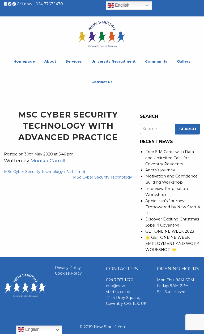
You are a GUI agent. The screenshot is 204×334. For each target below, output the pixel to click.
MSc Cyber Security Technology (102, 177)
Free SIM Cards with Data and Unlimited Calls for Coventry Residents (169, 157)
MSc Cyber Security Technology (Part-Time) (44, 171)
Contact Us (102, 82)
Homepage (24, 61)
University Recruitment (113, 61)
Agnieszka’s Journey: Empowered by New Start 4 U (172, 206)
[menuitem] (24, 61)
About (50, 61)
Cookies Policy (68, 273)
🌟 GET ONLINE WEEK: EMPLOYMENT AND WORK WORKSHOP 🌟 (172, 243)
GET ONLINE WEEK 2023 (169, 231)
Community (156, 61)
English (121, 5)
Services (74, 61)
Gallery (183, 61)
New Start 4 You (102, 34)
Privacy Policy (68, 267)
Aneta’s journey (160, 170)
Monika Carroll (48, 161)
